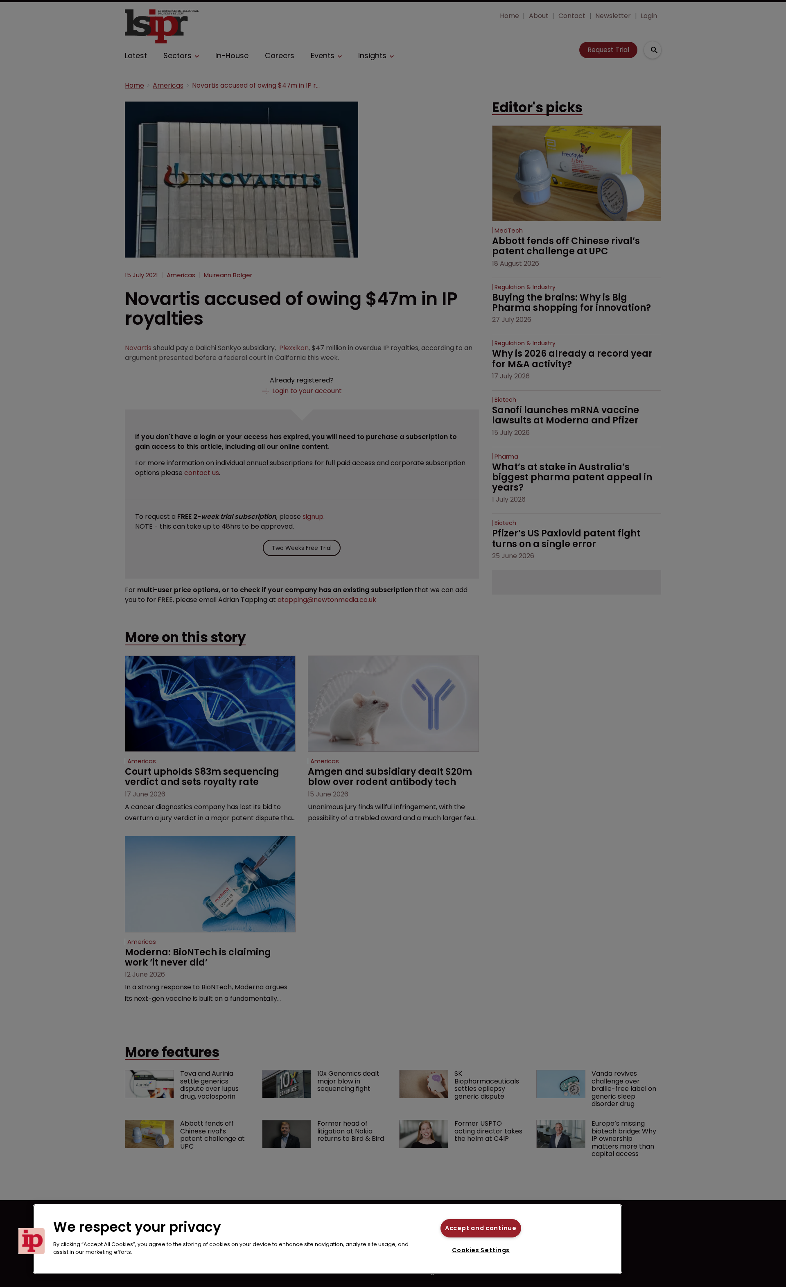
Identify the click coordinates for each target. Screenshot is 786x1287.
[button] (31, 1241)
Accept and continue (481, 1228)
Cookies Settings (481, 1250)
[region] (327, 1239)
